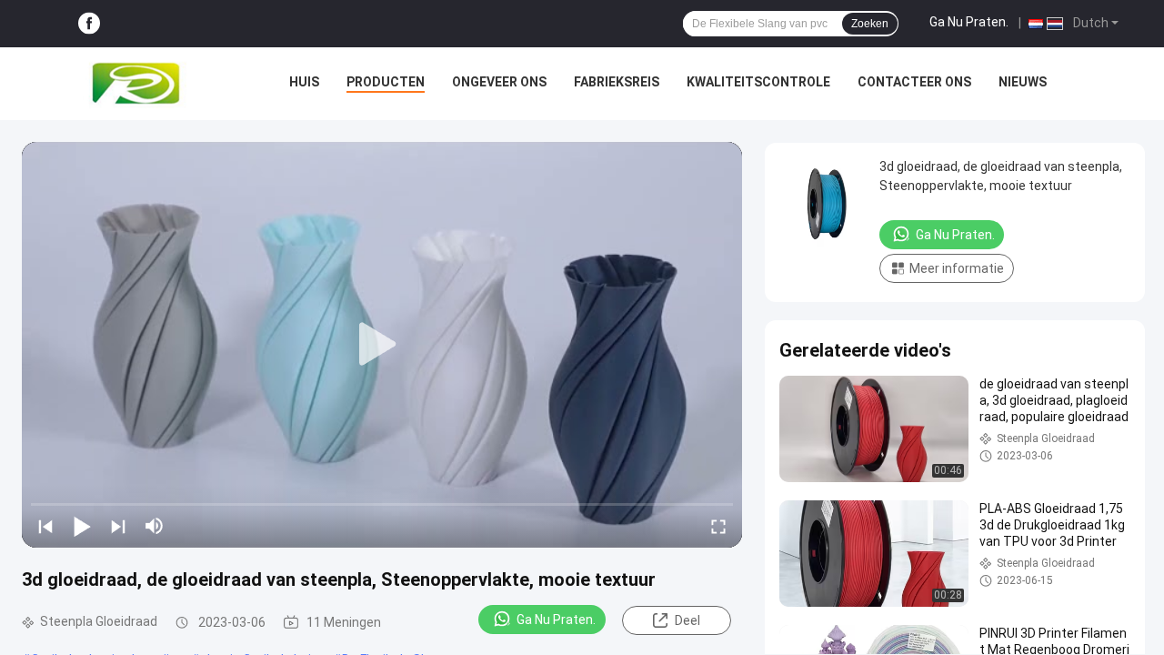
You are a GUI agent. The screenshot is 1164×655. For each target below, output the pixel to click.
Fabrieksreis (616, 82)
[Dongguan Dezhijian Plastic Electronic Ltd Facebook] (89, 24)
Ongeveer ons (499, 82)
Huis (304, 82)
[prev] (45, 525)
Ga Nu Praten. (968, 22)
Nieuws (1022, 82)
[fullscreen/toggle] (718, 525)
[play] (382, 345)
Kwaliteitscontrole (758, 82)
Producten (385, 82)
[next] (118, 525)
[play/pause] (82, 525)
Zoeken (869, 23)
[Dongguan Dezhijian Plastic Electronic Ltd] (140, 83)
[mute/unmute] (154, 525)
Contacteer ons (914, 82)
